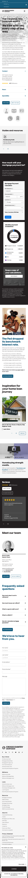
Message (4, 676)
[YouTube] (15, 752)
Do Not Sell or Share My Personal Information (14, 874)
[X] (9, 752)
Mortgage (6, 4)
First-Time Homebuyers (7, 764)
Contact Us (4, 826)
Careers (4, 816)
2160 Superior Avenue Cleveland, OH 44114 (7, 75)
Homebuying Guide (6, 759)
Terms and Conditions (7, 844)
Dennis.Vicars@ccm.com (8, 568)
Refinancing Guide (6, 774)
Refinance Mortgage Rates (8, 776)
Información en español (7, 830)
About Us (4, 812)
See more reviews (7, 492)
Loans (4, 782)
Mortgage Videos (6, 805)
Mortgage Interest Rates (7, 760)
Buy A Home (5, 757)
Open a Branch (5, 822)
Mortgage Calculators (7, 797)
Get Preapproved (7, 629)
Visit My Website (16, 576)
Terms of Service (9, 699)
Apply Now (6, 102)
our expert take (19, 370)
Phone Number (6, 669)
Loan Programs (5, 789)
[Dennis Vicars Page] (8, 546)
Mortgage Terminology (7, 803)
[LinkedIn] (6, 752)
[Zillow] (19, 752)
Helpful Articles (5, 799)
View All (22, 433)
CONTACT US (6, 703)
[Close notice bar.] (26, 5)
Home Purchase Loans (7, 766)
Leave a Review (6, 488)
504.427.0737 (9, 79)
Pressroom (4, 824)
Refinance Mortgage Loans (8, 778)
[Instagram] (12, 752)
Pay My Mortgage (6, 807)
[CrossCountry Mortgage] (8, 11)
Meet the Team (15, 102)
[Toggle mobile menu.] (24, 11)
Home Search (6, 6)
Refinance (5, 772)
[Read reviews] (5, 83)
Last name (5, 655)
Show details (21, 864)
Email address (6, 662)
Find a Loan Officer (6, 828)
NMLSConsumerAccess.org (8, 809)
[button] (14, 71)
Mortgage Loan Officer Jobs (8, 818)
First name (5, 647)
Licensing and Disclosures (7, 842)
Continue (14, 868)
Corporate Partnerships (7, 814)
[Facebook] (2, 752)
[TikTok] (22, 752)
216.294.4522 (7, 571)
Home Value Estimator (7, 801)
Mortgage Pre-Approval (7, 762)
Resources (5, 795)
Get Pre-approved (7, 376)
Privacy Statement (7, 834)
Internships (4, 820)
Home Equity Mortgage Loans (8, 787)
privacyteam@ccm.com (10, 734)
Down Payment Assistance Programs (10, 768)
